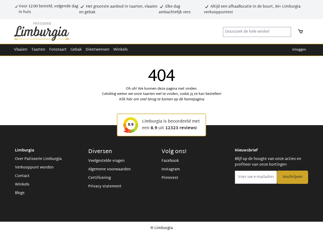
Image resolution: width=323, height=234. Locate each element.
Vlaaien (20, 49)
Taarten (38, 49)
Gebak (76, 49)
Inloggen (299, 50)
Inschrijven (292, 177)
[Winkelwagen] (299, 31)
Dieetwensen (97, 49)
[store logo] (41, 31)
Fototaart (58, 49)
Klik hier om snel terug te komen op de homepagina (161, 99)
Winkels (120, 49)
